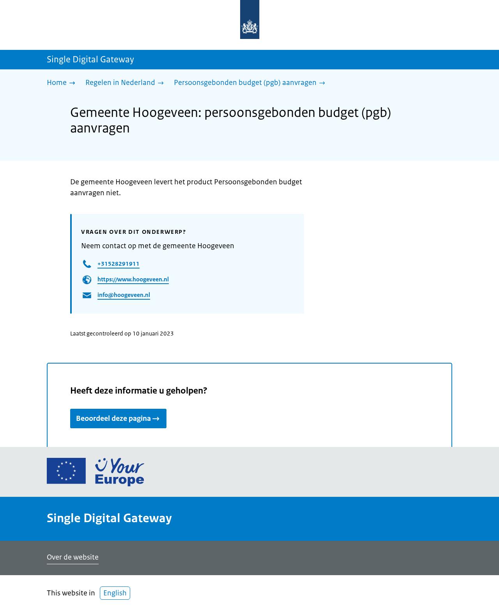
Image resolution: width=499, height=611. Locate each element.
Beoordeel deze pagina (113, 418)
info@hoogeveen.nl (123, 294)
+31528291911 (118, 263)
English (115, 593)
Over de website (73, 557)
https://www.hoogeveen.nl (133, 279)
